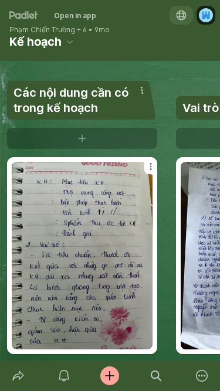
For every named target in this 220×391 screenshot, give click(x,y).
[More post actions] (143, 171)
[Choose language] (181, 15)
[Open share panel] (18, 375)
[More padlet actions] (202, 375)
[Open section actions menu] (142, 90)
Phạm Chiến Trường (42, 30)
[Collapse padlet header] (69, 41)
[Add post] (110, 375)
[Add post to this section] (82, 138)
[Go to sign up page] (206, 15)
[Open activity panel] (64, 375)
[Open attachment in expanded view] (82, 255)
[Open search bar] (156, 376)
